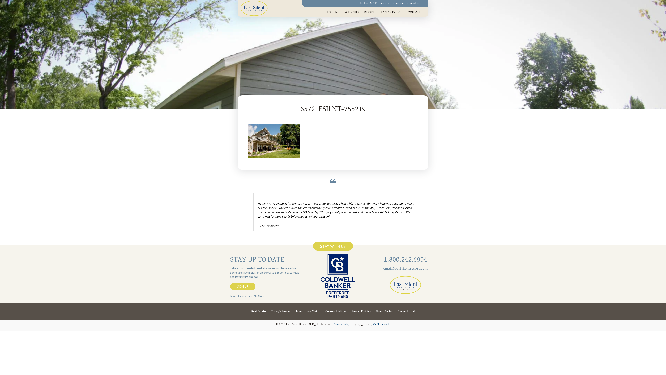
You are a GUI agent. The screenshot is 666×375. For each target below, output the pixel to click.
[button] (333, 246)
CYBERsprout (381, 324)
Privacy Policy (341, 324)
